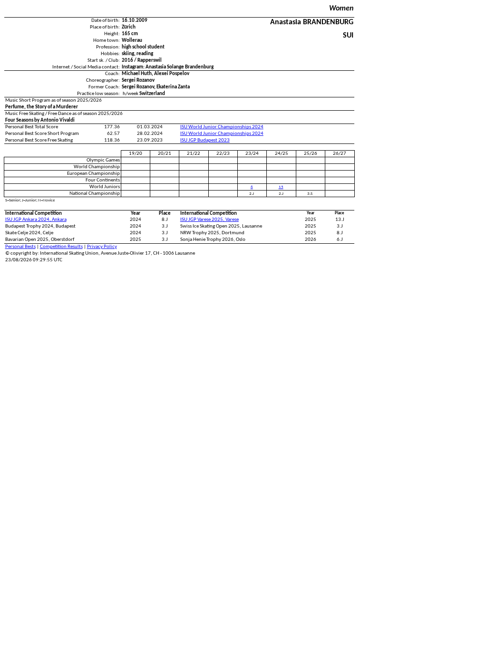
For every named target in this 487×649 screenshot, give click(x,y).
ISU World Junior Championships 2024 (221, 127)
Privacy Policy (102, 246)
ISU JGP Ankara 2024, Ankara (36, 219)
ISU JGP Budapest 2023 (205, 140)
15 (281, 187)
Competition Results (61, 246)
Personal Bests (20, 246)
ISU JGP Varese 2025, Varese (209, 219)
